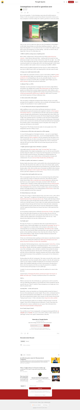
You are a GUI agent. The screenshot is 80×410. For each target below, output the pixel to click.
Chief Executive (36, 93)
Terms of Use (45, 390)
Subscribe (71, 1)
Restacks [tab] (27, 341)
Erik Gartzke (50, 188)
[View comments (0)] (25, 13)
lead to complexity (34, 137)
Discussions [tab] (29, 354)
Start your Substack (37, 404)
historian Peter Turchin (47, 211)
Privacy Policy (48, 391)
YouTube (30, 313)
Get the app (45, 404)
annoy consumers (24, 81)
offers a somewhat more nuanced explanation (40, 180)
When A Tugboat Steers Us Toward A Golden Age (32, 367)
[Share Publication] (67, 2)
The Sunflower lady (49, 228)
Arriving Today (45, 149)
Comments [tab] (23, 341)
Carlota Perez (52, 244)
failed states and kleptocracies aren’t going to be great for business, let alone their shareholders (38, 240)
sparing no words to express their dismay (37, 170)
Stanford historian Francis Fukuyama (28, 199)
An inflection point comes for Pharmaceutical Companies (32, 358)
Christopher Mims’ (34, 149)
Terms (42, 402)
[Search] (64, 2)
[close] (50, 373)
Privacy (39, 402)
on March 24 (42, 93)
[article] (40, 361)
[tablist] (25, 341)
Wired (53, 111)
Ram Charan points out (45, 88)
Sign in (76, 1)
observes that (41, 199)
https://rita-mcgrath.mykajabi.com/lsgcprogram (31, 305)
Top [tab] (21, 354)
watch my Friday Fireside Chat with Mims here (42, 158)
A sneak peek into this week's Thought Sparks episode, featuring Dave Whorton (33, 370)
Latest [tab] (24, 354)
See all (22, 386)
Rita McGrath (27, 363)
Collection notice (47, 402)
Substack (34, 407)
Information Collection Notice (39, 391)
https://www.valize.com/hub (51, 298)
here (21, 247)
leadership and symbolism (26, 235)
